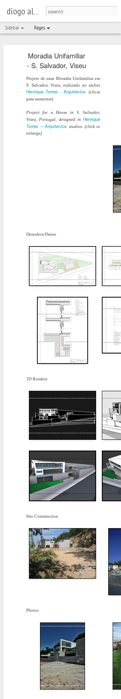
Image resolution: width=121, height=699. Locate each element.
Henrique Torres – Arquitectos (63, 122)
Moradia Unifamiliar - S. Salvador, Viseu (56, 60)
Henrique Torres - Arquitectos (56, 91)
